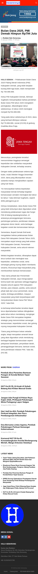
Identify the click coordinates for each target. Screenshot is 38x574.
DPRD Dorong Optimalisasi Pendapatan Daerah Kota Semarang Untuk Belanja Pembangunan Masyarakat (20, 480)
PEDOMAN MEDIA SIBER (27, 571)
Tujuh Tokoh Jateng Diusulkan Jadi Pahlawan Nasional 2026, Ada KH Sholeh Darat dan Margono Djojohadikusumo (19, 459)
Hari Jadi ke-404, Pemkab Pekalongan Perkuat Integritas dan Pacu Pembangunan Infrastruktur (18, 413)
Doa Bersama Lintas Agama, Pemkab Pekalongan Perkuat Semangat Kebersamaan (18, 427)
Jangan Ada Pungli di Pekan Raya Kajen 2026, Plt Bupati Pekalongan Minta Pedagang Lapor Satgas (17, 400)
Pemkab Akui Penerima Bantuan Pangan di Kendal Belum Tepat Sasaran (16, 375)
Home (5, 571)
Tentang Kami (14, 571)
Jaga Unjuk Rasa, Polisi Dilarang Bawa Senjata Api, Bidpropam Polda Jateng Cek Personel (19, 487)
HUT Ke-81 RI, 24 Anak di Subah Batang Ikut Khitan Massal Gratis (16, 387)
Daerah (16, 367)
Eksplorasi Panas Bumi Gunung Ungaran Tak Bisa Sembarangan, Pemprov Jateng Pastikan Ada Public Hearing (19, 467)
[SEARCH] (36, 2)
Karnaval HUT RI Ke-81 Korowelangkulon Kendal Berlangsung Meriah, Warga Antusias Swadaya (19, 440)
